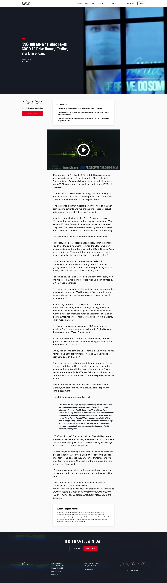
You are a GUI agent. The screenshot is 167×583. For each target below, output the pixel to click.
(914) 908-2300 (56, 572)
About (87, 3)
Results (102, 3)
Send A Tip (76, 548)
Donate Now (32, 114)
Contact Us (54, 574)
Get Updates (112, 3)
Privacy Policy (88, 569)
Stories (79, 3)
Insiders (94, 3)
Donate (141, 3)
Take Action (130, 3)
